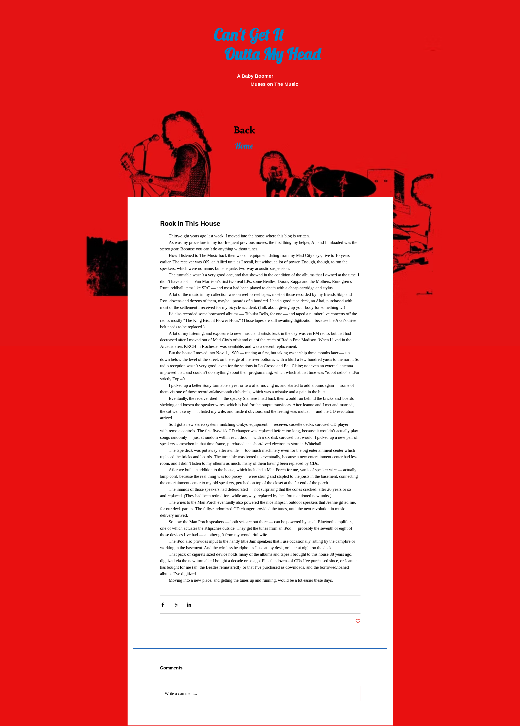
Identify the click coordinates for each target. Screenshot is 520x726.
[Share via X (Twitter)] (175, 604)
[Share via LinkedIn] (189, 604)
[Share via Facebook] (162, 604)
